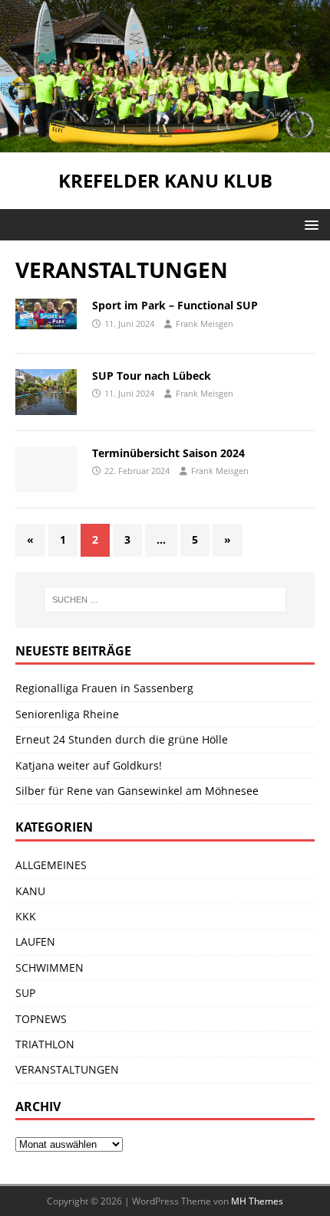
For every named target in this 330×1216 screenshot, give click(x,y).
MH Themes (257, 1201)
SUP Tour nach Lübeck (151, 375)
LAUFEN (35, 941)
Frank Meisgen (204, 323)
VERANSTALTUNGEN (67, 1069)
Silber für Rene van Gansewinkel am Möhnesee (137, 790)
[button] (309, 224)
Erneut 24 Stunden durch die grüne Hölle (121, 739)
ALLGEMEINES (51, 865)
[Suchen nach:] (165, 600)
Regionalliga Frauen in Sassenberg (104, 688)
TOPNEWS (41, 1019)
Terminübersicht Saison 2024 (168, 453)
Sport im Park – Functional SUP (175, 305)
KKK (25, 916)
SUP (25, 993)
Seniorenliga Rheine (67, 714)
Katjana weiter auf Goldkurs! (88, 765)
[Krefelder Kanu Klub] (165, 143)
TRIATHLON (44, 1044)
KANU (30, 891)
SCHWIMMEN (49, 967)
